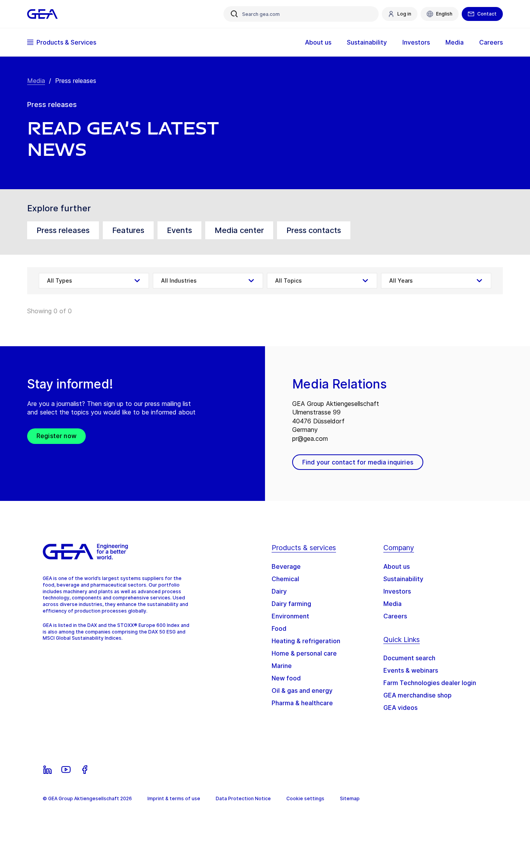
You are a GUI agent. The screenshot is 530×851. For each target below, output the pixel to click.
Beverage (286, 566)
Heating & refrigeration (306, 641)
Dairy (279, 591)
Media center (239, 230)
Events (179, 230)
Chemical (285, 579)
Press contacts (313, 230)
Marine (282, 666)
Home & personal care (304, 653)
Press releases (63, 230)
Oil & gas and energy (302, 690)
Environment (290, 616)
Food (279, 628)
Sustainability (403, 579)
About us (396, 566)
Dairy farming (291, 604)
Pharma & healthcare (302, 703)
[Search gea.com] (234, 14)
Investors (397, 591)
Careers (395, 616)
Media (36, 81)
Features (128, 230)
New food (286, 678)
